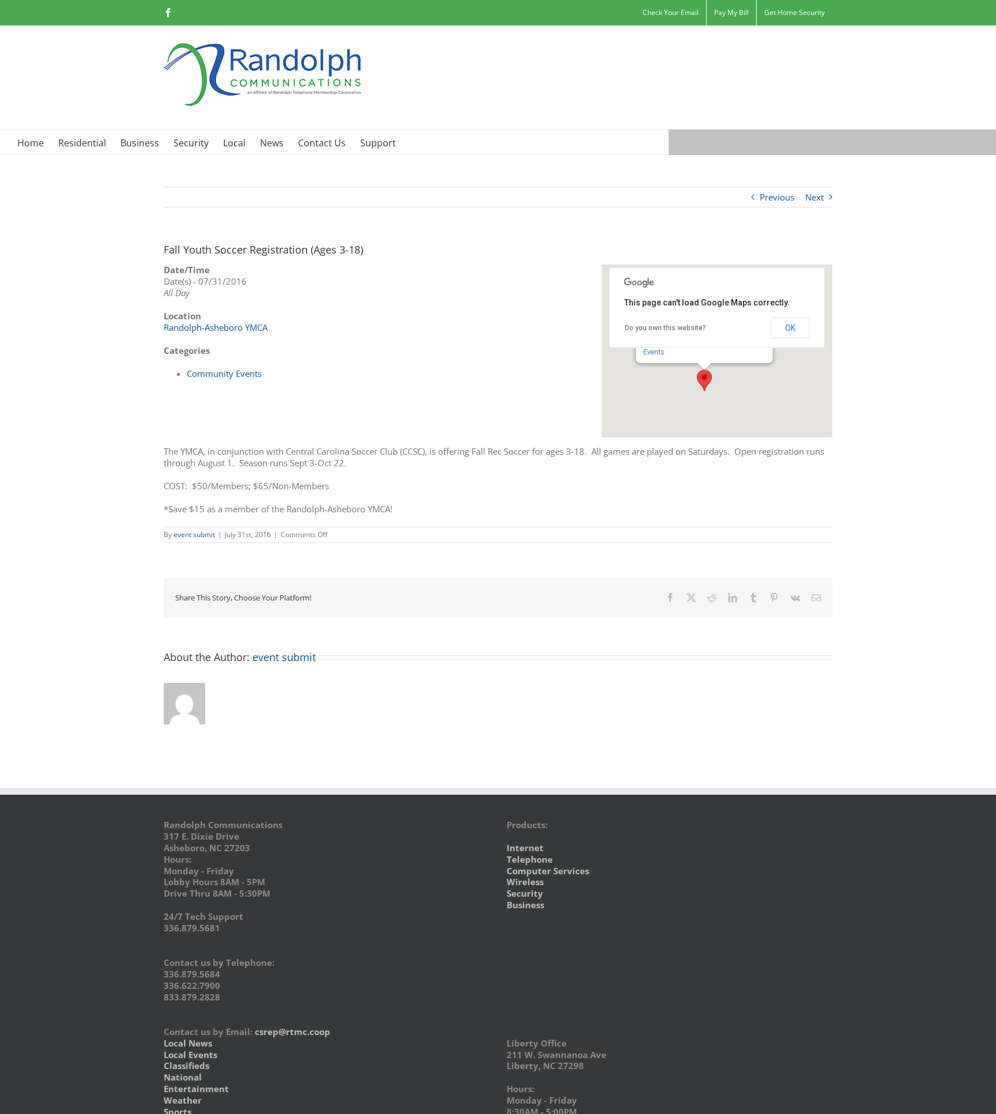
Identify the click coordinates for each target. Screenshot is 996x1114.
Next (814, 197)
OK (790, 328)
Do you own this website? (665, 328)
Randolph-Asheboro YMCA (215, 327)
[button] (704, 380)
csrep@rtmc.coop (292, 1031)
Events (654, 352)
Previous (777, 197)
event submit (194, 534)
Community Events (224, 373)
